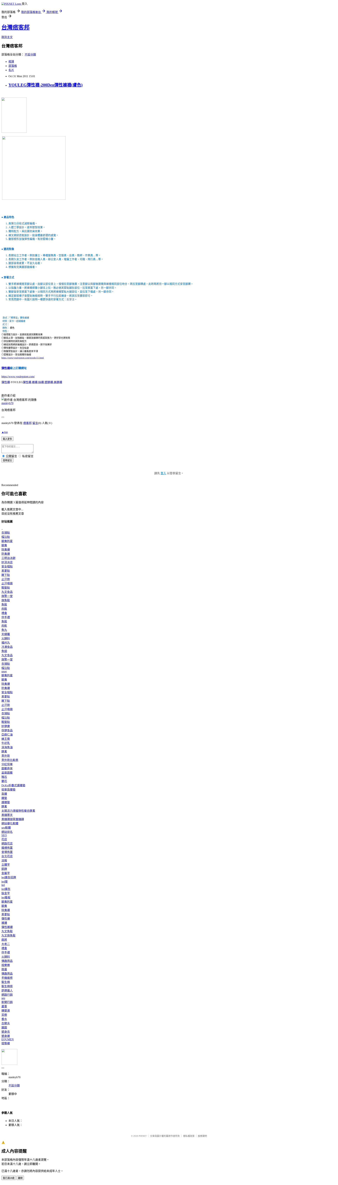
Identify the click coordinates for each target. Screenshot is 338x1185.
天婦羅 (5, 634)
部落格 (12, 65)
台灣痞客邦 (15, 27)
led (3, 884)
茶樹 (4, 1014)
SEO (4, 835)
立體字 (5, 864)
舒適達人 (7, 990)
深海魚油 (7, 747)
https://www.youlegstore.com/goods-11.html (22, 357)
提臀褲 (5, 1043)
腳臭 (4, 545)
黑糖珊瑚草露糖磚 (12, 819)
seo (3, 998)
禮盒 (4, 613)
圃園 (4, 1027)
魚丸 (4, 629)
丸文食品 (7, 591)
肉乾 (4, 625)
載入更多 (7, 439)
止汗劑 (5, 579)
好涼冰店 (7, 562)
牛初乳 (5, 743)
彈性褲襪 (7, 927)
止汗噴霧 (7, 583)
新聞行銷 (7, 1002)
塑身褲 (5, 1035)
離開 (20, 1178)
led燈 (4, 881)
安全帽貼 (7, 566)
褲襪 (34, 382)
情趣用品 (7, 960)
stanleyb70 (7, 403)
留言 (35, 423)
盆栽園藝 (7, 772)
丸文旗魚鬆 (8, 935)
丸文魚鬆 (7, 931)
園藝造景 (7, 768)
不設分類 (30, 54)
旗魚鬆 (5, 600)
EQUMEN (7, 1039)
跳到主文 (7, 37)
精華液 (5, 1010)
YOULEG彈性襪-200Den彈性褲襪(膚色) (45, 85)
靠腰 (4, 793)
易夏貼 (5, 570)
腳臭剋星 (7, 541)
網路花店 (7, 843)
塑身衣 (5, 1031)
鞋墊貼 (5, 587)
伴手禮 (5, 617)
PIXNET (143, 1136)
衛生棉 (5, 982)
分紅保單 (7, 764)
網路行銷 (7, 994)
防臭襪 (5, 553)
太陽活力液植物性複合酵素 (18, 810)
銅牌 (4, 868)
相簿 (11, 61)
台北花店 (7, 856)
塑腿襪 (49, 382)
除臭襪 (5, 549)
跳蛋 (4, 969)
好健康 (5, 726)
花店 (4, 839)
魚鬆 (4, 604)
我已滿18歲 (8, 1178)
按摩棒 (5, 965)
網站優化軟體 (9, 823)
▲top (4, 432)
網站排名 (7, 831)
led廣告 (5, 889)
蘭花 (4, 781)
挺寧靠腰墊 (8, 789)
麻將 (4, 939)
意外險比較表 (9, 760)
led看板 (5, 897)
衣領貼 (5, 532)
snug (4, 671)
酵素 (4, 751)
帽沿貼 (5, 536)
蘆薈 (4, 1006)
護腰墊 (5, 802)
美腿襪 (58, 382)
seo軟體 (6, 827)
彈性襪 (5, 368)
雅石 (4, 776)
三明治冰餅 (8, 558)
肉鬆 (4, 608)
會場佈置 (7, 852)
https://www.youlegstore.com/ (18, 376)
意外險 (5, 755)
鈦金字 (5, 893)
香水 (4, 1019)
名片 (11, 70)
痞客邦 (27, 423)
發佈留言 (7, 460)
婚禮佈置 (7, 847)
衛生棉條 (7, 986)
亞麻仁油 (7, 734)
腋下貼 (5, 574)
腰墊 (4, 798)
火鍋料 (5, 638)
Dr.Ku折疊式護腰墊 (13, 785)
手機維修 (7, 977)
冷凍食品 (7, 646)
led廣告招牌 (8, 877)
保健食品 (7, 730)
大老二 (5, 944)
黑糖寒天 (7, 814)
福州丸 (5, 642)
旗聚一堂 (7, 596)
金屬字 (5, 873)
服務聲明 (202, 1136)
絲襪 (41, 382)
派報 (4, 860)
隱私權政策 (189, 1136)
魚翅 (4, 651)
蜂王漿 (5, 738)
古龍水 (5, 1023)
